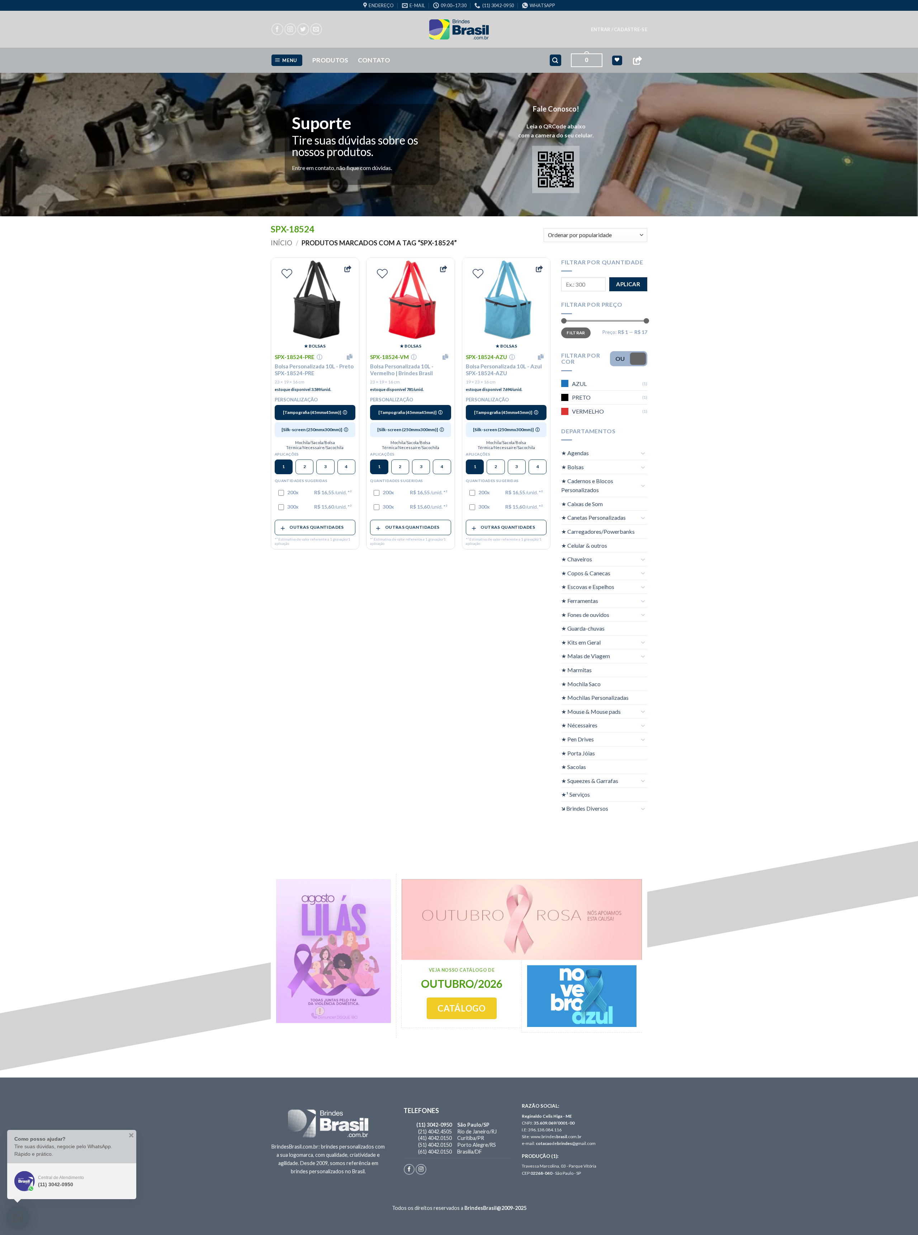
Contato (374, 60)
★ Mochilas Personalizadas (595, 697)
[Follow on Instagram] (290, 29)
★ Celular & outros (584, 545)
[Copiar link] (637, 60)
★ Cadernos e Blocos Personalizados (587, 485)
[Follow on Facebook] (277, 29)
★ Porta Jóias (578, 753)
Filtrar (576, 332)
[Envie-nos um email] (316, 29)
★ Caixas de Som (582, 503)
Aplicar (628, 284)
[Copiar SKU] (351, 357)
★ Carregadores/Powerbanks (598, 531)
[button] (619, 29)
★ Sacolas (573, 766)
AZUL (579, 383)
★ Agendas (575, 452)
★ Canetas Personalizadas (593, 517)
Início (281, 243)
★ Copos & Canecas (585, 573)
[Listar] (286, 273)
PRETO (581, 397)
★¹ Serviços (575, 794)
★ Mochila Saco (581, 683)
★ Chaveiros (576, 559)
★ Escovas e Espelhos (587, 586)
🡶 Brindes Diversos (584, 808)
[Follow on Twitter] (303, 29)
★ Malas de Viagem (585, 655)
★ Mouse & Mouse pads (591, 711)
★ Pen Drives (577, 739)
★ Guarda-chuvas (583, 628)
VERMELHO (588, 411)
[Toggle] (643, 453)
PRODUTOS (330, 60)
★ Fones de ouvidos (585, 614)
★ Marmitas (576, 669)
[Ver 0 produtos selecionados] (617, 60)
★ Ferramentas (579, 600)
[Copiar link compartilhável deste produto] (348, 269)
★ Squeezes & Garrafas (589, 780)
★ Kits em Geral (581, 642)
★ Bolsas (572, 466)
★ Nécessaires (579, 725)
